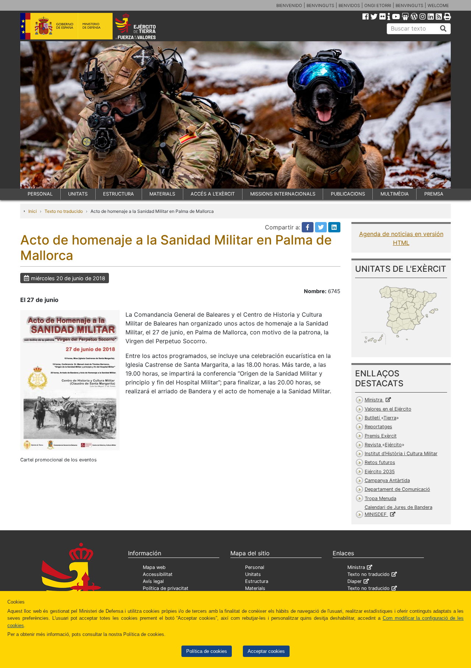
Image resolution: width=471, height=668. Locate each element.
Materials (255, 588)
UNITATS (78, 194)
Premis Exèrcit (381, 436)
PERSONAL (40, 194)
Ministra (374, 399)
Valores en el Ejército (388, 409)
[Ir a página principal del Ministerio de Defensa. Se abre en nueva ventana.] (66, 25)
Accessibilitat (158, 574)
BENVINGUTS (320, 5)
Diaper (354, 581)
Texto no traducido (64, 211)
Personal (254, 567)
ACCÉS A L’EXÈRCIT (213, 194)
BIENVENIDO (289, 5)
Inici (32, 211)
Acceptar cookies (266, 651)
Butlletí (380, 418)
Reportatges (378, 426)
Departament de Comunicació (397, 489)
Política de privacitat (165, 588)
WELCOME (438, 5)
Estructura (256, 581)
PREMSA (433, 194)
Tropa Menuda (380, 498)
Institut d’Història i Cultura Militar (401, 453)
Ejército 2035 (380, 471)
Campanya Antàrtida (387, 480)
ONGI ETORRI (377, 5)
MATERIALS (162, 194)
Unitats (253, 574)
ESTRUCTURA (118, 194)
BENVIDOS (349, 5)
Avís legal (153, 581)
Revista (383, 444)
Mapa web (154, 567)
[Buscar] (443, 28)
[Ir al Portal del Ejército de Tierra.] (143, 25)
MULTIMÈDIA (394, 194)
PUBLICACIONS (348, 194)
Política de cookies (206, 651)
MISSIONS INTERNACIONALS (282, 194)
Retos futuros (380, 462)
